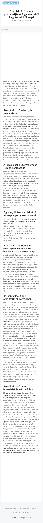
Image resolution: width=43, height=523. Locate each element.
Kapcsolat (16, 513)
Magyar (25, 513)
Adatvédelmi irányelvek (30, 509)
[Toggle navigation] (38, 3)
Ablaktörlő (5, 29)
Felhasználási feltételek (12, 509)
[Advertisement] (21, 56)
